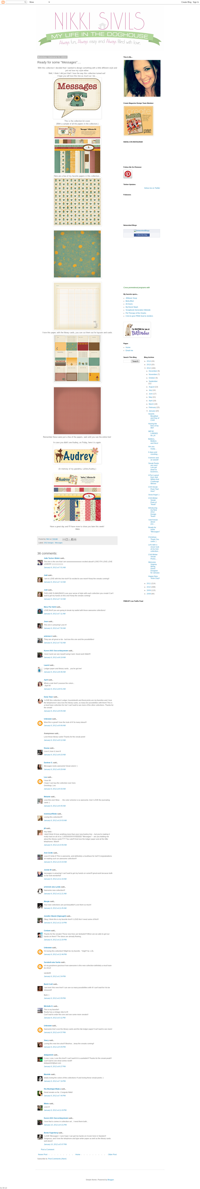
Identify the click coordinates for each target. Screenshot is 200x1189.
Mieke (46, 1104)
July (150, 390)
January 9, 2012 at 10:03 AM (55, 820)
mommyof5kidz (50, 814)
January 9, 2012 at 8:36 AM (55, 672)
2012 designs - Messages (53, 543)
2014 (149, 361)
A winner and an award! (153, 459)
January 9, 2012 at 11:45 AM (55, 908)
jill (45, 828)
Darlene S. (48, 763)
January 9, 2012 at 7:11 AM (54, 614)
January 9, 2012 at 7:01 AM (55, 567)
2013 (149, 365)
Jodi (45, 575)
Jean (46, 621)
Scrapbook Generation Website (138, 310)
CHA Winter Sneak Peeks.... (153, 557)
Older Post (112, 1154)
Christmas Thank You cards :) (153, 539)
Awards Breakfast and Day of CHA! (153, 417)
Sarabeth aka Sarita (52, 962)
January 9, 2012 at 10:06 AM (55, 845)
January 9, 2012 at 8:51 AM (55, 689)
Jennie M (47, 870)
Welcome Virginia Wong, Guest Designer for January (153, 567)
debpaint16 (48, 1055)
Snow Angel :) (153, 495)
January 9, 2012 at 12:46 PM (55, 954)
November (153, 374)
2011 (149, 583)
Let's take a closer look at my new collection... (153, 548)
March (151, 404)
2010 (149, 587)
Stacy (46, 1040)
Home (77, 1154)
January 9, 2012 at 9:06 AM (55, 725)
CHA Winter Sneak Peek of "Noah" (153, 501)
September (153, 381)
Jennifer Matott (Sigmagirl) (55, 916)
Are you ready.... (152, 448)
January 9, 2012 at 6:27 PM (55, 1066)
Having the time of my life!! (153, 426)
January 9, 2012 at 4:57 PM (55, 1032)
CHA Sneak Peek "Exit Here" (153, 489)
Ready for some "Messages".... (154, 530)
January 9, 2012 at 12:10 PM (55, 923)
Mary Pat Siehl (50, 607)
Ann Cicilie (48, 853)
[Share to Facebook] (72, 539)
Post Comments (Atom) (57, 1159)
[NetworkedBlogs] (141, 231)
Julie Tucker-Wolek (52, 558)
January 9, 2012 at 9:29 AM (55, 769)
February (152, 407)
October (152, 378)
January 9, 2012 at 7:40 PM (55, 1096)
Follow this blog (141, 235)
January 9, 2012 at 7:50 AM (55, 628)
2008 (149, 594)
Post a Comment (47, 1150)
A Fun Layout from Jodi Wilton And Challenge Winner (153, 479)
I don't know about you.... (153, 522)
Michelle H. (48, 1006)
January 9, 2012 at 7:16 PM (55, 1081)
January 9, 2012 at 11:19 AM (55, 879)
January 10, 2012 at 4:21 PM (55, 1125)
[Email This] (64, 539)
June (151, 394)
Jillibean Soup (131, 298)
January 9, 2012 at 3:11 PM (54, 1018)
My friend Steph (132, 307)
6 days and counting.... (153, 453)
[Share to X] (69, 539)
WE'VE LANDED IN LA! (153, 433)
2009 (149, 590)
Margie (47, 901)
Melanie (47, 797)
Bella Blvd (130, 301)
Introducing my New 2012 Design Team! (152, 512)
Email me (129, 350)
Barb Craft (48, 984)
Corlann (47, 931)
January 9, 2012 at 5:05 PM (55, 1047)
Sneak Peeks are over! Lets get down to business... (153, 467)
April (46, 680)
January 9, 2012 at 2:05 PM (55, 998)
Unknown (48, 719)
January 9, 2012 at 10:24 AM (55, 862)
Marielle (47, 1074)
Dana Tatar (48, 697)
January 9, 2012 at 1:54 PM (55, 976)
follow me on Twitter (152, 188)
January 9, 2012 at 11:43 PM (55, 1110)
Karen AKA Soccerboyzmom (56, 651)
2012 (149, 368)
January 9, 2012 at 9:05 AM (55, 711)
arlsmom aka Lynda (52, 887)
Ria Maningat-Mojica (52, 1089)
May (151, 397)
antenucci (48, 636)
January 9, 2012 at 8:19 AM (55, 657)
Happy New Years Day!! (154, 577)
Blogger (111, 1180)
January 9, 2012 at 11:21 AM (55, 894)
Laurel (46, 665)
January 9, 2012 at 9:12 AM (55, 740)
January (152, 411)
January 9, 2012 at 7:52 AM (55, 643)
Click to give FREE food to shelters (139, 316)
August (152, 387)
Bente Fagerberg (51, 1133)
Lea (45, 777)
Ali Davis (129, 304)
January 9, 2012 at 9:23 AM (55, 755)
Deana (46, 748)
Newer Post (42, 1154)
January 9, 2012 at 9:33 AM (55, 789)
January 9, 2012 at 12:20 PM (55, 940)
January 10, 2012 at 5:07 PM (55, 1144)
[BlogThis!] (66, 539)
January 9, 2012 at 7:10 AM (55, 582)
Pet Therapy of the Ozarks (136, 313)
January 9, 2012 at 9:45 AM (55, 806)
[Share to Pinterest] (75, 539)
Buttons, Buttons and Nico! (153, 441)
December (153, 371)
